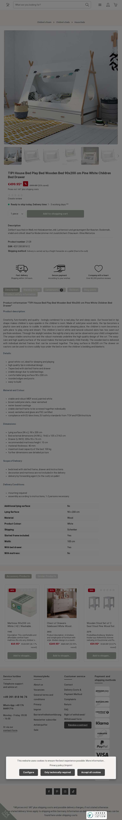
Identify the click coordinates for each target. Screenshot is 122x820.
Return (67, 704)
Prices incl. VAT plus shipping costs (23, 189)
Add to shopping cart (55, 213)
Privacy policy (57, 765)
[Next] (112, 87)
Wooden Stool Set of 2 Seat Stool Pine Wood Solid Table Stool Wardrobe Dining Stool (101, 625)
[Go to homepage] (8, 5)
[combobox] (48, 4)
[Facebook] (49, 791)
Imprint (37, 709)
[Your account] (108, 4)
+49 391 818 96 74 (15, 697)
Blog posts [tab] (90, 289)
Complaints (70, 699)
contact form (10, 730)
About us (38, 684)
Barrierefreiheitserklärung (47, 714)
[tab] (11, 290)
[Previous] (10, 87)
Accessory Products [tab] (18, 576)
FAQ (66, 709)
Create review (15, 198)
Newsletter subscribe (45, 719)
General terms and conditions (43, 697)
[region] (61, 97)
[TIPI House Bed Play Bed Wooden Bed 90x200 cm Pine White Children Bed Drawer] (61, 87)
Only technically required (57, 772)
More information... (95, 760)
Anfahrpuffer (40, 725)
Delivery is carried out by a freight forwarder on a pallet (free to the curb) (57, 251)
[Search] (87, 4)
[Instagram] (65, 791)
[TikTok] (73, 791)
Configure (28, 772)
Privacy (37, 704)
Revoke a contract (78, 725)
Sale (36, 730)
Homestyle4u (41, 676)
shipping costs (45, 807)
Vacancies (39, 690)
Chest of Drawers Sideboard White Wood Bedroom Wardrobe (59, 625)
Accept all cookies (91, 772)
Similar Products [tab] (47, 576)
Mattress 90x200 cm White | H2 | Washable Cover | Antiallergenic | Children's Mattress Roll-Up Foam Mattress (21, 625)
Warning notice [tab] (31, 289)
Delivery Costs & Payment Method (73, 692)
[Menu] (99, 4)
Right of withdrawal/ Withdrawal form (74, 716)
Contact (68, 684)
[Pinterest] (57, 791)
